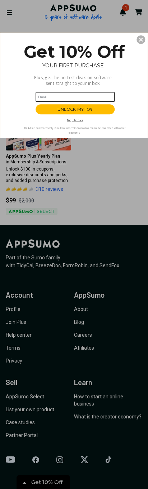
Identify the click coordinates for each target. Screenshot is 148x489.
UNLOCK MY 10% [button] (75, 109)
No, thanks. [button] (75, 120)
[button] (141, 39)
